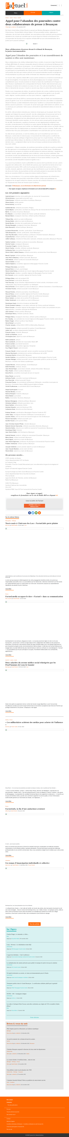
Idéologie (9, 1030)
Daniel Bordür (14, 525)
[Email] (36, 512)
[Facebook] (29, 512)
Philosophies (8, 520)
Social (15, 660)
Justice (11, 17)
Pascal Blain (14, 1010)
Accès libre (8, 589)
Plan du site (9, 1129)
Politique (14, 520)
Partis (8, 1082)
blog (8, 936)
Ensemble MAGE (15, 938)
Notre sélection (34, 1017)
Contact (8, 1118)
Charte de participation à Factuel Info (15, 1126)
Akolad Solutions (39, 1135)
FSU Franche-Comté (16, 967)
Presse (15, 17)
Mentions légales (11, 1121)
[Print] (39, 512)
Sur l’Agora (11, 929)
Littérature (7, 860)
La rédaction (13, 27)
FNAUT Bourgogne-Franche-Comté (19, 987)
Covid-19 (7, 660)
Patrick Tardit (14, 726)
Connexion (54, 5)
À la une (8, 1109)
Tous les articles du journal (13, 1111)
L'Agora (51, 12)
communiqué (9, 946)
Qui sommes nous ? (11, 1114)
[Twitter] (32, 512)
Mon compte (10, 1099)
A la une (33, 12)
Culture (7, 17)
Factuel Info (32, 1135)
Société (19, 17)
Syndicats (12, 1082)
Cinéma (7, 719)
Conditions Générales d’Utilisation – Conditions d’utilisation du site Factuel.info (25, 1124)
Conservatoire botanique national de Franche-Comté (23, 956)
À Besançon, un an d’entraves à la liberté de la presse (29, 185)
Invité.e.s (14, 998)
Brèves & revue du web (17, 1024)
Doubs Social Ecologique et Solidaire (20, 977)
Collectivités (9, 1051)
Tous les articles (34, 924)
